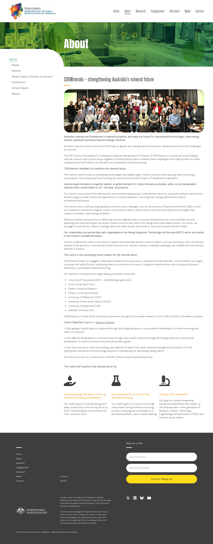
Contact (200, 11)
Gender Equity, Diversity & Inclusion (32, 76)
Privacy (63, 480)
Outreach (174, 11)
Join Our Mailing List (162, 479)
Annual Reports (20, 88)
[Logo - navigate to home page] (32, 11)
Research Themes (105, 322)
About (127, 11)
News (188, 11)
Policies (16, 93)
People (15, 65)
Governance (18, 82)
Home (116, 11)
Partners (16, 70)
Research (141, 11)
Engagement (158, 11)
